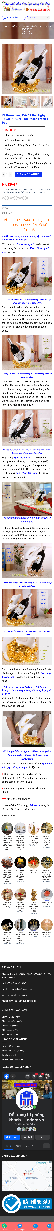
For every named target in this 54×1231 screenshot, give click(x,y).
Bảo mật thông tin (10, 1035)
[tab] (27, 208)
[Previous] (6, 69)
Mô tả (5, 208)
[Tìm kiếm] (48, 17)
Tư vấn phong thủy (10, 1055)
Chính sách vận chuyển (12, 1021)
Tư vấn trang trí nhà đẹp (12, 1059)
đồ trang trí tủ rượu (20, 192)
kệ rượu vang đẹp (39, 192)
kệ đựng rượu (22, 457)
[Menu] (10, 18)
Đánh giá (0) (7, 213)
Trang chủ (9, 26)
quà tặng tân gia (17, 767)
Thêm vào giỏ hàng (28, 174)
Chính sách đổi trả (10, 1026)
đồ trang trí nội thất (16, 974)
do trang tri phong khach (22, 190)
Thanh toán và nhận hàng (13, 1050)
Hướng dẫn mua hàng (11, 1046)
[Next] (48, 69)
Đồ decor (34, 805)
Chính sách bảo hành (11, 1017)
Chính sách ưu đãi (10, 1030)
